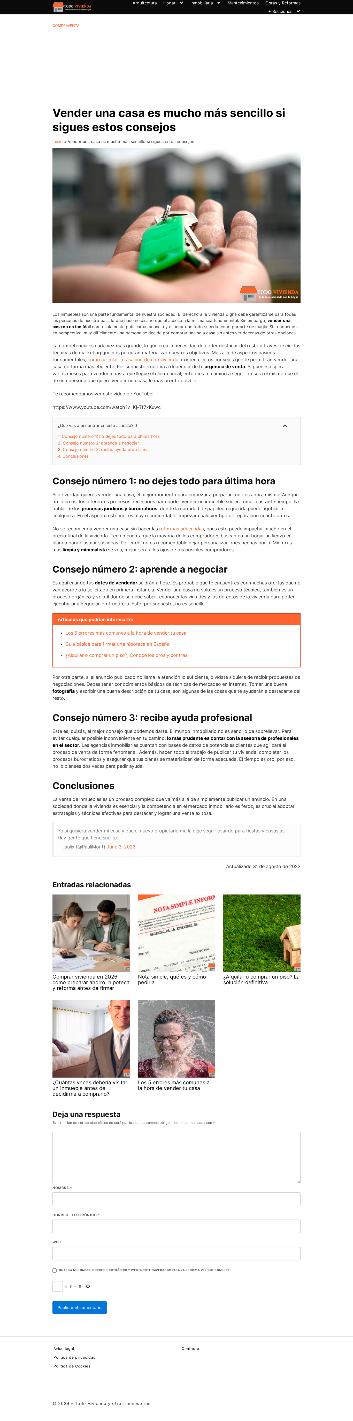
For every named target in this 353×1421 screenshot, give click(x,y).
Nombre (62, 1188)
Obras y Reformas (283, 2)
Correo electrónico (76, 1215)
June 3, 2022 (121, 846)
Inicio (57, 141)
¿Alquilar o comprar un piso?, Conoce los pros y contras (126, 655)
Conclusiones (73, 456)
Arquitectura (145, 2)
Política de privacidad (74, 1357)
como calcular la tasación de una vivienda (133, 359)
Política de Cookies (71, 1366)
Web (56, 1242)
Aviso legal (63, 1348)
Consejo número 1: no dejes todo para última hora (109, 436)
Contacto (190, 1348)
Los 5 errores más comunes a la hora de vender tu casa (125, 633)
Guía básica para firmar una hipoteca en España (117, 644)
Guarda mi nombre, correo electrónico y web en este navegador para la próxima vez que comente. (145, 1270)
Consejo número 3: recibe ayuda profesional (104, 449)
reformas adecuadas (181, 528)
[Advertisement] (176, 67)
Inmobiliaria (201, 2)
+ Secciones (280, 11)
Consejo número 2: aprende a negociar (98, 443)
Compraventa (65, 25)
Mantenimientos (243, 2)
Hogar (169, 2)
